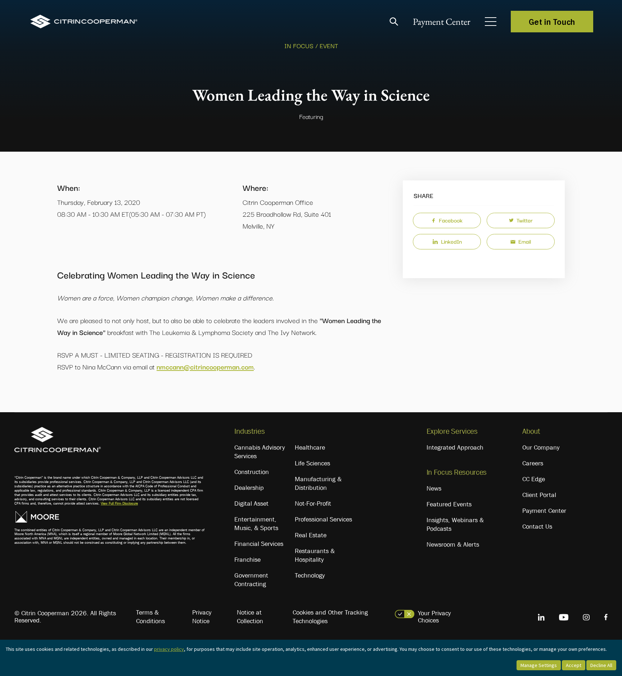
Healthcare (310, 447)
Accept (573, 665)
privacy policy (169, 649)
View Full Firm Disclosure (119, 503)
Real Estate (310, 535)
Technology (310, 575)
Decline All (601, 665)
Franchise (247, 559)
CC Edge (533, 479)
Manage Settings (538, 665)
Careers (532, 463)
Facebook (451, 220)
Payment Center (441, 21)
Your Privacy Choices (434, 617)
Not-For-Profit (313, 503)
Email (524, 241)
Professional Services (323, 519)
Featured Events (449, 504)
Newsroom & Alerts (453, 544)
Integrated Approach (455, 447)
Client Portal (539, 494)
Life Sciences (312, 463)
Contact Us (537, 526)
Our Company (540, 447)
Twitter (525, 220)
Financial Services (258, 543)
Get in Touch (552, 22)
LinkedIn (451, 241)
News (434, 488)
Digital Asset (251, 503)
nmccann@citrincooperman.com (205, 366)
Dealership (249, 487)
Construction (251, 471)
